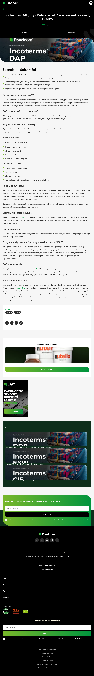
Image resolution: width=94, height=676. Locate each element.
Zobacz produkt (47, 369)
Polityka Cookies (47, 657)
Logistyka (17, 312)
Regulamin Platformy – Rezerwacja (47, 664)
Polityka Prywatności (47, 653)
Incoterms (9, 312)
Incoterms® (23, 217)
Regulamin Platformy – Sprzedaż (47, 668)
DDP (36, 269)
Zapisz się (47, 514)
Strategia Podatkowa (47, 660)
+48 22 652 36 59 (47, 569)
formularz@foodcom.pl (47, 566)
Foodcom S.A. (20, 288)
